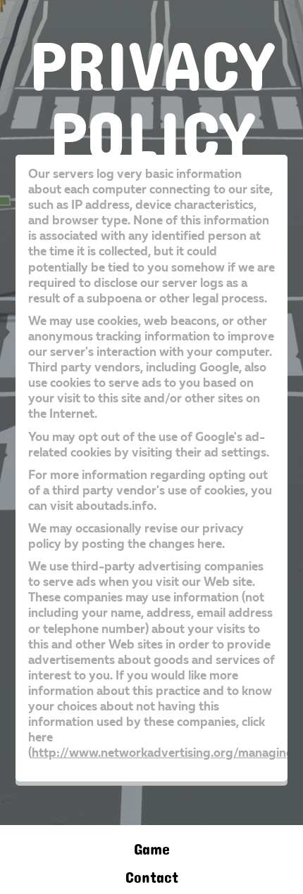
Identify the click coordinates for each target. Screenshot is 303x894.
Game (152, 845)
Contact (151, 873)
